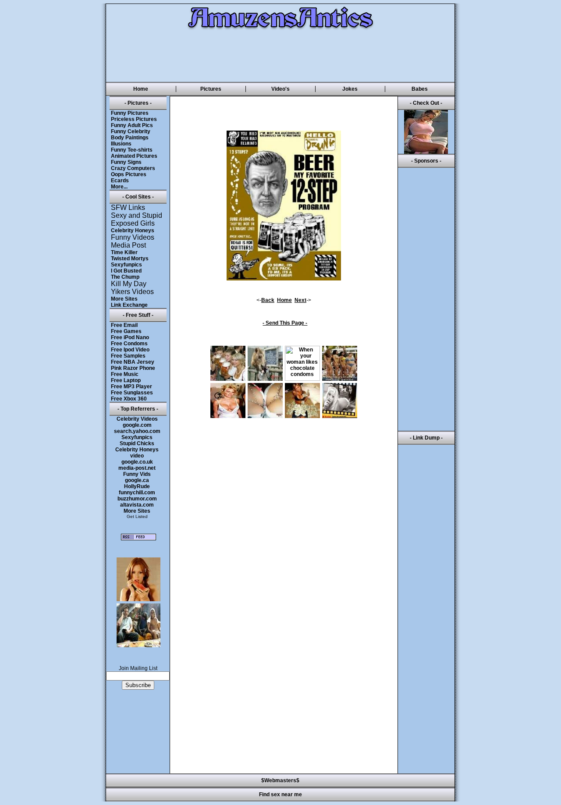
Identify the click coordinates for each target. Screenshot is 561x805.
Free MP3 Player (131, 386)
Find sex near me (280, 794)
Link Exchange (129, 305)
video (137, 456)
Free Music (124, 374)
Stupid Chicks (137, 443)
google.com (137, 425)
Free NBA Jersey (132, 362)
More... (119, 187)
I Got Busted (126, 271)
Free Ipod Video (130, 350)
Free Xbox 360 (129, 399)
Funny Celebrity (130, 131)
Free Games (126, 331)
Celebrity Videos (137, 419)
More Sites (124, 299)
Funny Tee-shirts (132, 150)
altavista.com (137, 505)
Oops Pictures (128, 174)
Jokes (350, 89)
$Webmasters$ (280, 780)
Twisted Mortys (130, 258)
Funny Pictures (130, 113)
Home (140, 89)
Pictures (210, 89)
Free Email (124, 325)
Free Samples (128, 356)
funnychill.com (137, 492)
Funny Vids (137, 474)
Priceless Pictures (134, 119)
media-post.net (137, 468)
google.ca (137, 480)
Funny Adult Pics (132, 125)
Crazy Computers (133, 168)
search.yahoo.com (137, 431)
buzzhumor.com (137, 499)
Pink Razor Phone (133, 368)
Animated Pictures (134, 156)
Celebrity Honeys (132, 230)
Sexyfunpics (126, 265)
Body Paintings (130, 138)
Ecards (120, 180)
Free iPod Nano (130, 337)
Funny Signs (126, 162)
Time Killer (124, 252)
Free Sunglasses (132, 393)
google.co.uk (137, 462)
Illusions (121, 144)
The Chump (125, 277)
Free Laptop (126, 380)
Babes (420, 89)
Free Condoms (129, 343)
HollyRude (137, 486)
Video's (280, 89)
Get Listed (137, 516)
